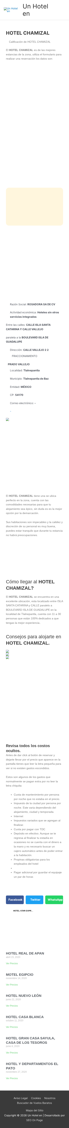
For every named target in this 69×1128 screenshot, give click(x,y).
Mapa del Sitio (34, 1110)
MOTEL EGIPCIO (19, 975)
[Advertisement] (34, 263)
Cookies (36, 1098)
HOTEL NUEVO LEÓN (23, 996)
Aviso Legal (21, 1098)
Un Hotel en (35, 9)
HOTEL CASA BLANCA (25, 1017)
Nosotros (49, 1098)
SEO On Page (34, 1120)
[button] (15, 900)
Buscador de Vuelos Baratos (34, 1102)
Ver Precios (12, 963)
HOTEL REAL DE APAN (25, 953)
